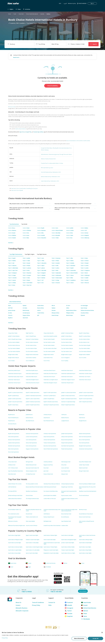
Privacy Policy (36, 605)
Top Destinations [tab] (14, 224)
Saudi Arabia (87, 602)
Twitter (69, 611)
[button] (30, 204)
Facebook (70, 602)
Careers (18, 605)
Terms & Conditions (38, 602)
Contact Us (51, 602)
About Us (18, 602)
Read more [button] (16, 57)
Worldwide (86, 619)
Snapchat (70, 616)
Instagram (70, 608)
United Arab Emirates (89, 608)
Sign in (92, 3)
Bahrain (85, 611)
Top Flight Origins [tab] (29, 254)
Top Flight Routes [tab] (41, 254)
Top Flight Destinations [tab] (15, 254)
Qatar (85, 616)
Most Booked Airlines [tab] (15, 301)
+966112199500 (27, 592)
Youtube (69, 613)
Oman (85, 613)
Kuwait (85, 605)
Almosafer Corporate (22, 611)
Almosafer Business (21, 608)
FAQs (50, 605)
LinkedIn (69, 605)
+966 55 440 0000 (56, 592)
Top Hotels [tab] (24, 224)
